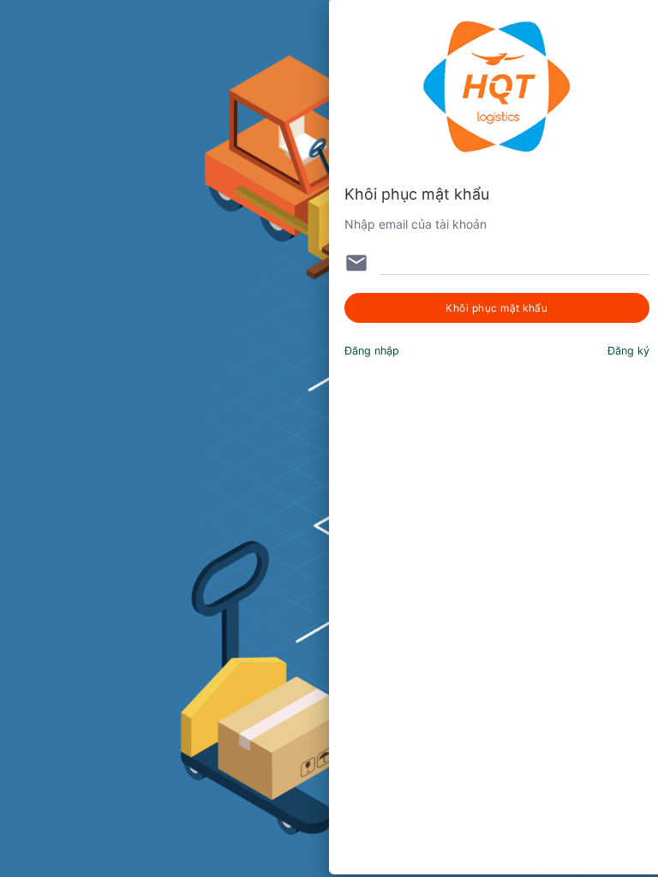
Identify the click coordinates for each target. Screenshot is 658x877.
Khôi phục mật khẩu (496, 307)
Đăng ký (628, 350)
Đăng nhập (371, 350)
